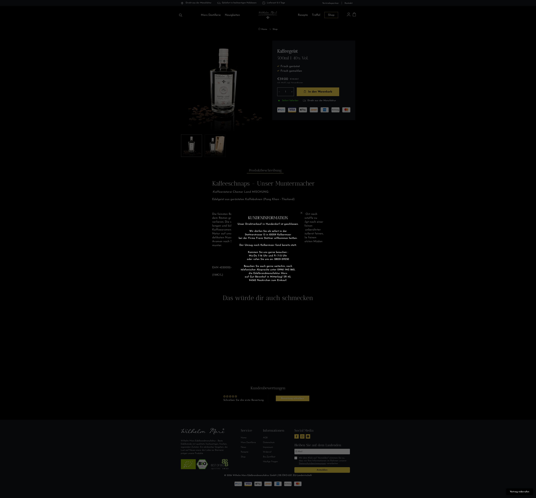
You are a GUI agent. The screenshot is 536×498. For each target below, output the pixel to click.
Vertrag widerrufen (519, 492)
